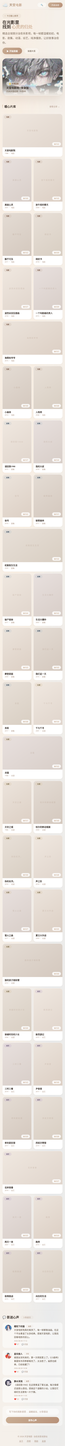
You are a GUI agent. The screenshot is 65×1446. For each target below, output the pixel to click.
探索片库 (32, 51)
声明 (29, 1441)
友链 (44, 1441)
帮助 (36, 1441)
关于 (21, 1441)
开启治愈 (55, 5)
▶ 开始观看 (12, 51)
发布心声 (32, 1420)
